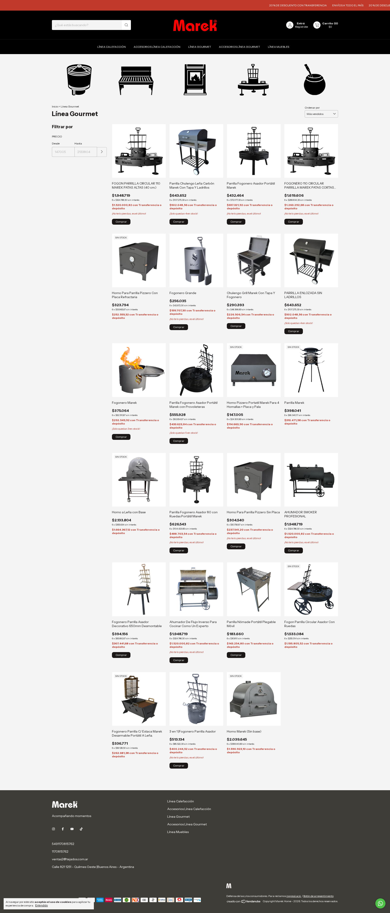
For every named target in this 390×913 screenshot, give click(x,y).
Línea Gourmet (199, 46)
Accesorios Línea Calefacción (157, 46)
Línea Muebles (278, 46)
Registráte (301, 26)
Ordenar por (312, 107)
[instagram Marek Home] (53, 829)
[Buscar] (126, 25)
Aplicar (102, 152)
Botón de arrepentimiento (318, 896)
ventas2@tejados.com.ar (70, 859)
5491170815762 (63, 844)
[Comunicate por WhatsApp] (380, 903)
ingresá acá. (293, 896)
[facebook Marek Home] (62, 829)
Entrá (301, 23)
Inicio (55, 106)
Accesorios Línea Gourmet (239, 46)
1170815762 (60, 851)
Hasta (78, 143)
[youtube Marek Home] (72, 829)
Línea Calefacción (111, 46)
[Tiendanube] (243, 902)
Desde (56, 143)
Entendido (41, 905)
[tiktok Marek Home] (81, 829)
